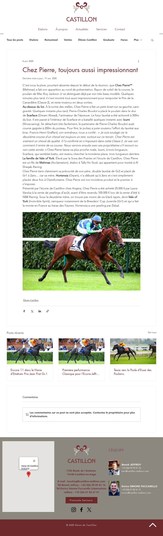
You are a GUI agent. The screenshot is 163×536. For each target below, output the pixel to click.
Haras (124, 39)
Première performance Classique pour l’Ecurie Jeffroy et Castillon (81, 372)
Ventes (68, 39)
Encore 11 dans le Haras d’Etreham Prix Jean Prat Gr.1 (29, 372)
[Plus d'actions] (138, 61)
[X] (89, 510)
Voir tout (152, 332)
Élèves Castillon (87, 39)
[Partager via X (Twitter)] (31, 311)
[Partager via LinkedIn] (39, 311)
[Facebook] (81, 510)
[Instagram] (74, 510)
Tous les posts (15, 39)
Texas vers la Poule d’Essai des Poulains (132, 372)
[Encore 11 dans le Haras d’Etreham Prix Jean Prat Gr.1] (30, 351)
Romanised (51, 39)
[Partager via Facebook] (24, 311)
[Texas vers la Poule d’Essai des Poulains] (133, 351)
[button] (101, 29)
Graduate (108, 39)
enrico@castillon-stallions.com (136, 492)
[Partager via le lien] (47, 311)
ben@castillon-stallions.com (135, 471)
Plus (136, 39)
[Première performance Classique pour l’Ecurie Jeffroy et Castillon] (82, 351)
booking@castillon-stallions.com (86, 481)
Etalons (33, 39)
